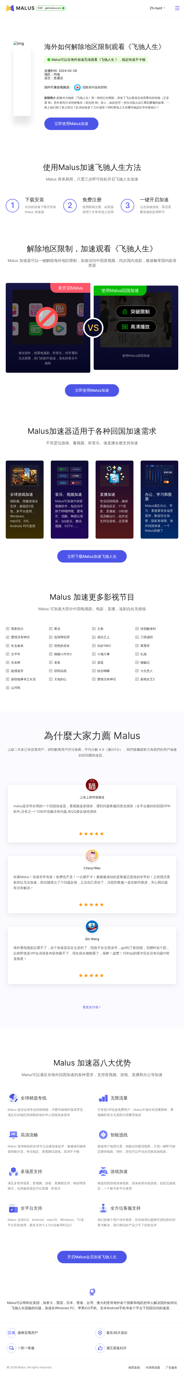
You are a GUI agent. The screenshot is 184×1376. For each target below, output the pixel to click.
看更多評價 (90, 1007)
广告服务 (171, 1367)
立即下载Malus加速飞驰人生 (92, 556)
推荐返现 (134, 1367)
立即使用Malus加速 (71, 123)
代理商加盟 (153, 1367)
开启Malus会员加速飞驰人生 (92, 1256)
